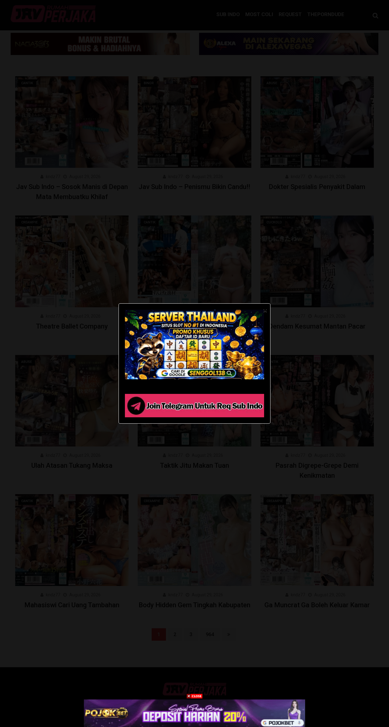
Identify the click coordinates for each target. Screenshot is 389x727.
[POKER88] (194, 713)
